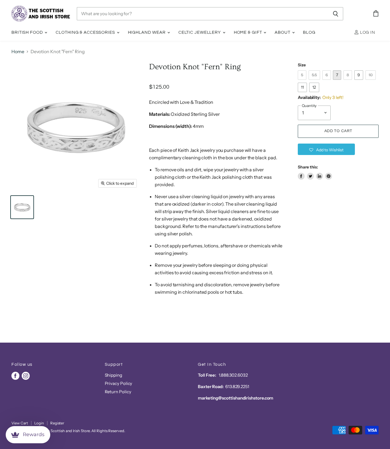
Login (39, 423)
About (283, 32)
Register (57, 423)
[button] (326, 149)
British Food (27, 32)
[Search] (335, 13)
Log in (367, 32)
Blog (309, 32)
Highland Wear (147, 32)
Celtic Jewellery (200, 32)
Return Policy (118, 391)
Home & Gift (248, 32)
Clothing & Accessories (86, 32)
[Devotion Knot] (22, 207)
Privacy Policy (118, 383)
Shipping (113, 375)
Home (17, 51)
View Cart (19, 423)
